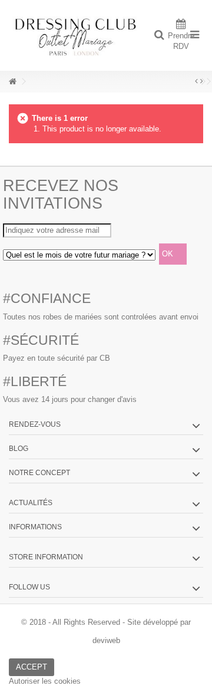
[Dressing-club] (76, 35)
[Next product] (201, 81)
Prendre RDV (181, 41)
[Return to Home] (12, 81)
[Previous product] (196, 81)
